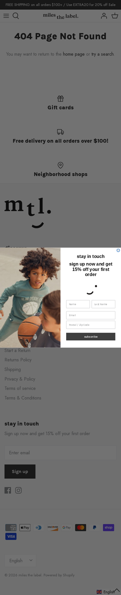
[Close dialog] (118, 250)
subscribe (90, 336)
